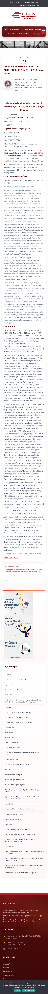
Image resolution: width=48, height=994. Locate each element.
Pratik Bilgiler (9, 804)
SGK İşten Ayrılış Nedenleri (14, 819)
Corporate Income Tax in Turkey (15, 690)
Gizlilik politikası (28, 991)
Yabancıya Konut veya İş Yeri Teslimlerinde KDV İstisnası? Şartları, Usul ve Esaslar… (24, 859)
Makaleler (8, 770)
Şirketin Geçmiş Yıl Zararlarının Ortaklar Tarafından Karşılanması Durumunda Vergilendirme (20, 911)
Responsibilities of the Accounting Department (20, 809)
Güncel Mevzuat (8, 975)
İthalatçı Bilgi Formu (11, 759)
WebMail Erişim (25, 5)
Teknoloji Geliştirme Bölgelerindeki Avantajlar (20, 834)
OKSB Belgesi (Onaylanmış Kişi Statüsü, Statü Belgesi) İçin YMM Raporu (24, 791)
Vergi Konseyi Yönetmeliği (13, 566)
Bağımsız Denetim (11, 685)
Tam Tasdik (8, 824)
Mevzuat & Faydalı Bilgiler (13, 775)
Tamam (17, 991)
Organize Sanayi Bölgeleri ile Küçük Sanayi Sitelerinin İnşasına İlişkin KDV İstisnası (23, 798)
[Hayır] (45, 987)
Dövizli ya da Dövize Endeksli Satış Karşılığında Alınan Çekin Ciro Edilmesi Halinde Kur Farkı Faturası (23, 701)
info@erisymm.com (32, 2)
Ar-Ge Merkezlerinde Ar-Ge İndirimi (16, 680)
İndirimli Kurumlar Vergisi (13, 747)
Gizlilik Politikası (10, 727)
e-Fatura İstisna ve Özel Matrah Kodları (18, 712)
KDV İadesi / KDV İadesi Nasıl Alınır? (17, 765)
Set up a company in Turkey (14, 814)
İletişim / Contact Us (11, 742)
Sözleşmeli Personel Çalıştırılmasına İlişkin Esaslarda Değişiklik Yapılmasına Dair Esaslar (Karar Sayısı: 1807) (24, 571)
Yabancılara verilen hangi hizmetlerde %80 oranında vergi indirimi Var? (24, 852)
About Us (8, 675)
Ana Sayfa (6, 964)
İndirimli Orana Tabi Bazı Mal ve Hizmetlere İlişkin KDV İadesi (23, 753)
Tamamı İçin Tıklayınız (11, 557)
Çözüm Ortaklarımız (11, 695)
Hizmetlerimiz (9, 737)
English (36, 5)
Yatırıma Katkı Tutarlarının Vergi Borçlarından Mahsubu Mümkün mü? (23, 867)
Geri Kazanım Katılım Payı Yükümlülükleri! (18, 722)
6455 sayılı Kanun (16, 156)
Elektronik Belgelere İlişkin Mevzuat (17, 717)
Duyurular (8, 707)
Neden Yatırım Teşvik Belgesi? (15, 785)
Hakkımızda (9, 732)
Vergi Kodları (9, 846)
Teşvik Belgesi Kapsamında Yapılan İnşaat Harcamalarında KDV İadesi (19, 840)
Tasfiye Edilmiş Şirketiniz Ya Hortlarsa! (17, 829)
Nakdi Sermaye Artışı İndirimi (14, 780)
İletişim (5, 979)
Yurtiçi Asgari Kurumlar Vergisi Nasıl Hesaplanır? (21, 873)
